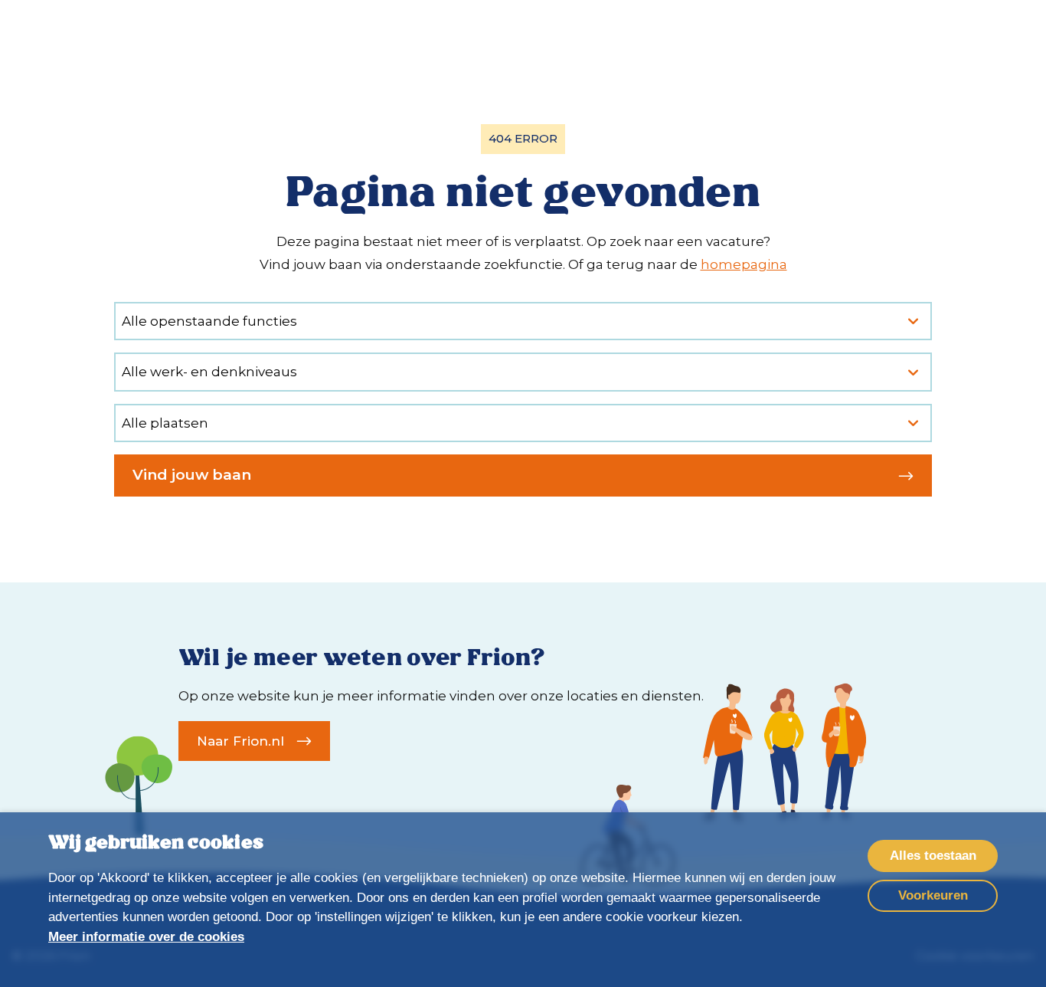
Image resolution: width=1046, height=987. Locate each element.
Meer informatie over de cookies (146, 937)
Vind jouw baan (191, 475)
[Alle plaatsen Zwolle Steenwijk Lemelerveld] (523, 423)
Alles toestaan (933, 855)
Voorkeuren (933, 895)
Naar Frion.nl (240, 741)
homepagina (744, 264)
